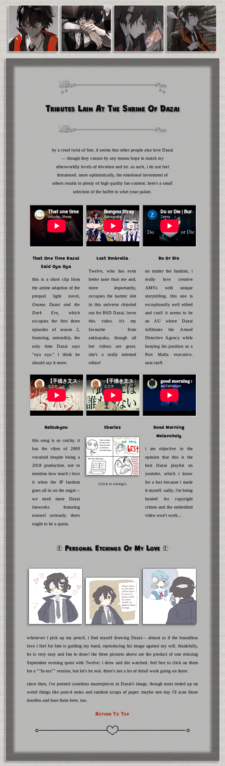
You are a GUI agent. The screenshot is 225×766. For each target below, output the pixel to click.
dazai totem (139, 41)
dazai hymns (191, 41)
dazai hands (86, 41)
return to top (112, 714)
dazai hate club (33, 41)
